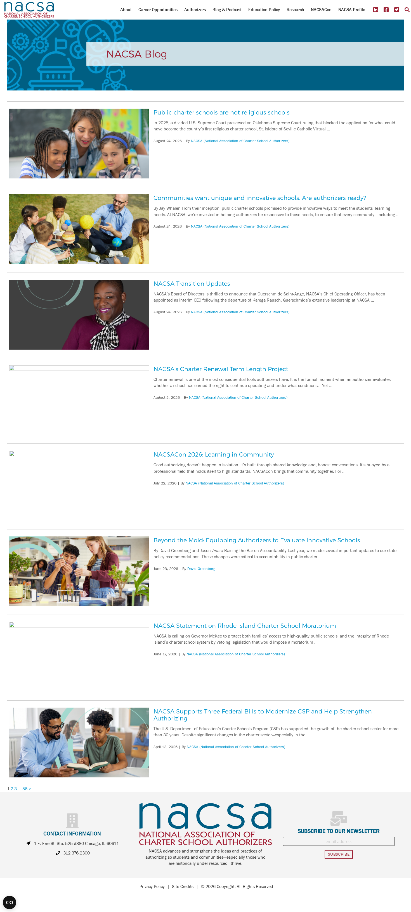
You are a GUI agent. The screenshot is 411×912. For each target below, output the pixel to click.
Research (295, 10)
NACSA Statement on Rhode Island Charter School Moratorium (244, 625)
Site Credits (182, 886)
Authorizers (195, 10)
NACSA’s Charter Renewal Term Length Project (220, 368)
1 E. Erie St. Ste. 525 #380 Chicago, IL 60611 (76, 843)
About (126, 10)
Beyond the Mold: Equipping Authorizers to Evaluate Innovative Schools (256, 539)
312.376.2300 (76, 853)
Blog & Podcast (227, 10)
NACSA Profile (351, 10)
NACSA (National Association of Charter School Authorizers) (240, 141)
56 (24, 788)
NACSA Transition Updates (191, 283)
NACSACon (321, 10)
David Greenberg (201, 569)
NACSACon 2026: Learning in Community (213, 454)
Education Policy (264, 10)
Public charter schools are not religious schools (221, 112)
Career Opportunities (158, 10)
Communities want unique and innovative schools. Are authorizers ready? (259, 197)
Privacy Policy (152, 886)
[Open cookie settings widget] (9, 902)
